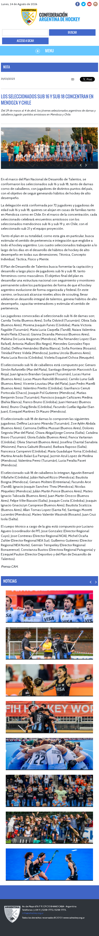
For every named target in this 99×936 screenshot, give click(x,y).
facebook (78, 4)
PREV (81, 165)
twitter (83, 4)
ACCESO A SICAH (25, 41)
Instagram (95, 4)
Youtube (89, 4)
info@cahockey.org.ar (33, 913)
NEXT (85, 165)
